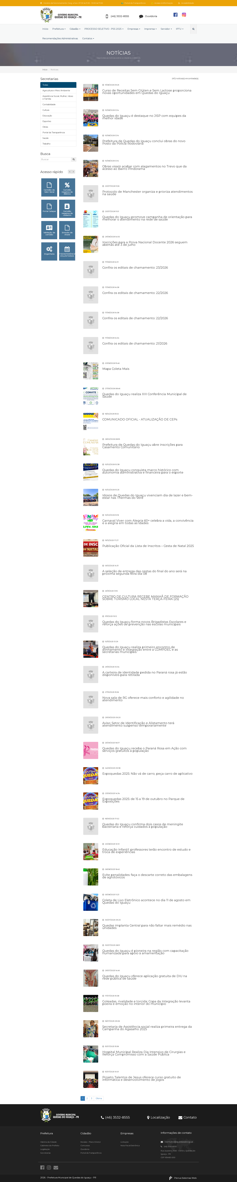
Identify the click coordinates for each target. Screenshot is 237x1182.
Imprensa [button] (149, 29)
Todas (45, 85)
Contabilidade (49, 104)
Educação (47, 115)
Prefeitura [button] (58, 29)
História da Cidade (48, 1142)
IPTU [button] (179, 29)
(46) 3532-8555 (117, 1117)
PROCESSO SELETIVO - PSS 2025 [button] (103, 29)
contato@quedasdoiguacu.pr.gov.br (185, 1142)
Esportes (47, 121)
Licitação (125, 1142)
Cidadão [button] (74, 29)
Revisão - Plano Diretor (91, 1142)
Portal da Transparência (135, 3)
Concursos (85, 1145)
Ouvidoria (85, 1149)
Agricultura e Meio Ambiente (56, 90)
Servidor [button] (165, 29)
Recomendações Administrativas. (60, 38)
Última (99, 1098)
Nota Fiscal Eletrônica (130, 1145)
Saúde (46, 138)
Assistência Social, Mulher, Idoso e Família (58, 97)
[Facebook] (43, 1167)
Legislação (45, 1149)
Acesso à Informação (163, 3)
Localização (160, 1117)
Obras (45, 127)
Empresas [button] (133, 29)
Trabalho (46, 144)
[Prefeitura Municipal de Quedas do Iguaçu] (65, 15)
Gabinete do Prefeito (49, 1145)
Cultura (46, 110)
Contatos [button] (87, 38)
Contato (190, 1117)
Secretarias (45, 1153)
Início (45, 29)
